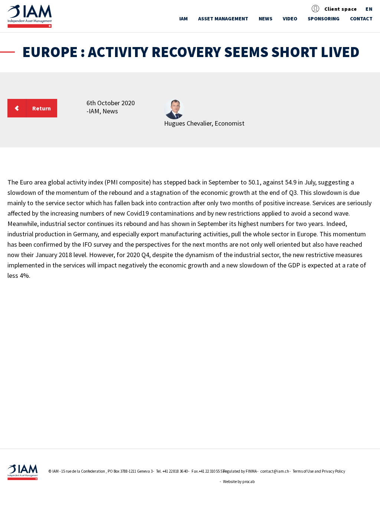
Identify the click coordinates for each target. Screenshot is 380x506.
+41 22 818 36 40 (175, 471)
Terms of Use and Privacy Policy (319, 471)
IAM (183, 18)
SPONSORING (324, 18)
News (265, 18)
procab (248, 481)
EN (369, 9)
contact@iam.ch (275, 471)
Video (290, 18)
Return (41, 108)
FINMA (251, 471)
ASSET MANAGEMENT (223, 18)
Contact (361, 18)
